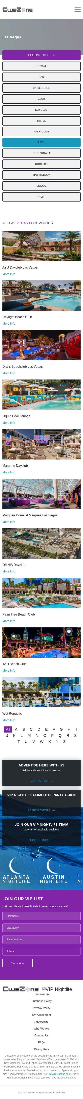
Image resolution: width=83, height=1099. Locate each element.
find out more (39, 840)
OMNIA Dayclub (13, 565)
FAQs (41, 1042)
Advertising (41, 1021)
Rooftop (41, 164)
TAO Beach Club (14, 664)
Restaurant (41, 153)
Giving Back (41, 1049)
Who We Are (42, 1028)
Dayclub (41, 109)
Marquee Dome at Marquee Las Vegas (29, 515)
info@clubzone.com (60, 1074)
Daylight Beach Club (17, 317)
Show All (41, 66)
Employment (42, 994)
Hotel (41, 120)
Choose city (38, 55)
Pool (41, 142)
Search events (39, 810)
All (8, 729)
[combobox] (41, 951)
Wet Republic (12, 713)
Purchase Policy (41, 1001)
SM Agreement (41, 1014)
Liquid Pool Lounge (16, 416)
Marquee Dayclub (15, 465)
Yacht (41, 196)
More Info (8, 274)
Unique (41, 185)
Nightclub (41, 131)
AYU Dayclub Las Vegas (20, 267)
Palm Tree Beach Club (18, 614)
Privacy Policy (41, 1007)
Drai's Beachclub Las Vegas (22, 366)
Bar (41, 77)
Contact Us (39, 780)
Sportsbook (42, 174)
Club (41, 99)
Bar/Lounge (41, 88)
